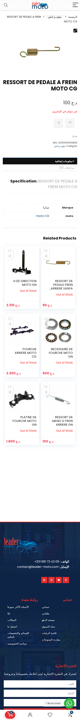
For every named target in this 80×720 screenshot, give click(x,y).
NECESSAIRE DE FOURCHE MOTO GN (61, 353)
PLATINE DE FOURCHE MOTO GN (24, 421)
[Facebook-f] (66, 580)
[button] (75, 30)
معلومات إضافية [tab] (64, 161)
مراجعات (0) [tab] (66, 168)
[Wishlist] (50, 715)
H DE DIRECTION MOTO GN (24, 283)
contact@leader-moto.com (37, 567)
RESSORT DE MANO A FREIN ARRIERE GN (62, 421)
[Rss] (44, 580)
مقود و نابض (54, 17)
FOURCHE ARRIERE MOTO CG (25, 353)
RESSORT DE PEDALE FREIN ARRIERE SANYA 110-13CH (62, 286)
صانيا (74, 136)
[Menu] (75, 5)
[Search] (5, 5)
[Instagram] (51, 580)
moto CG (42, 216)
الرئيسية (72, 17)
